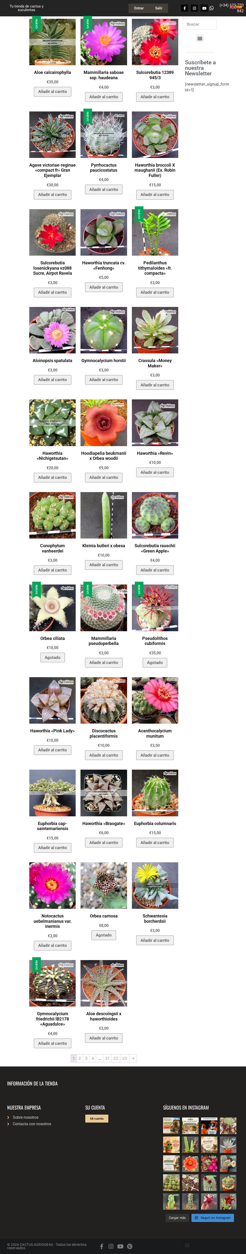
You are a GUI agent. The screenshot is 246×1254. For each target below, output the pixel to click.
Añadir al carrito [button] (52, 91)
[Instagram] (194, 8)
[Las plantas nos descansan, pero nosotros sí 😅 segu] (209, 1145)
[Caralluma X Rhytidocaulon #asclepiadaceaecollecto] (209, 1201)
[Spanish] (239, 6)
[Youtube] (204, 8)
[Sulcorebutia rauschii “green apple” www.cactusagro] (209, 1163)
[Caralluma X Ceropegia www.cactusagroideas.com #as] (190, 1182)
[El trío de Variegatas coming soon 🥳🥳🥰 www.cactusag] (228, 1145)
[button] (200, 38)
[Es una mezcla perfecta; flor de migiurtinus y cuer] (228, 1126)
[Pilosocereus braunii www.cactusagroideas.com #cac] (228, 1163)
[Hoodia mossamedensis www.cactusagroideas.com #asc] (209, 1182)
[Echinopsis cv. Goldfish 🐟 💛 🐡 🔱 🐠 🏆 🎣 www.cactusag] (190, 1163)
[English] (233, 6)
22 (115, 1058)
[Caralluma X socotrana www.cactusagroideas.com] (228, 1201)
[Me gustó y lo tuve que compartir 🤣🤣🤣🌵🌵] (209, 1126)
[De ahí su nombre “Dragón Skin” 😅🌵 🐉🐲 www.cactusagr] (228, 1182)
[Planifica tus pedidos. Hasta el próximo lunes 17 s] (171, 1126)
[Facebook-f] (184, 8)
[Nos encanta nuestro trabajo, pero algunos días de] (190, 1126)
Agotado (53, 657)
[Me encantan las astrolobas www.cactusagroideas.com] (190, 1201)
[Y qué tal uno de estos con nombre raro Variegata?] (171, 1201)
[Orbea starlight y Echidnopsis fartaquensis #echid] (190, 1145)
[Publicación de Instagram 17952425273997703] (171, 1145)
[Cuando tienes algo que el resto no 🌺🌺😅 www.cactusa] (171, 1182)
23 (124, 1058)
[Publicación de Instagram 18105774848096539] (171, 1163)
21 (107, 1058)
